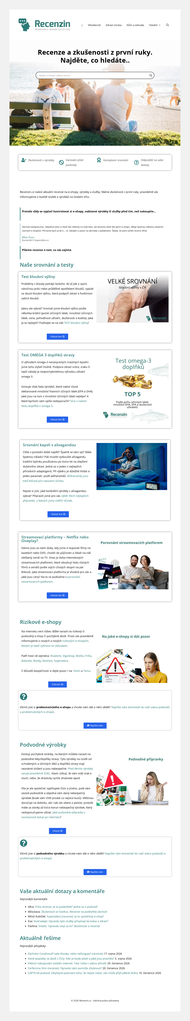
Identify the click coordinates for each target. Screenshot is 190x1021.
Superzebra (61, 660)
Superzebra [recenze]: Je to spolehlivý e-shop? (75, 916)
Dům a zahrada (135, 25)
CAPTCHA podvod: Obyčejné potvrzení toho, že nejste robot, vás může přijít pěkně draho (83, 973)
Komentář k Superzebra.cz (35, 240)
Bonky (37, 660)
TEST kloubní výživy (76, 323)
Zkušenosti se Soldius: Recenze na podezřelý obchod (74, 911)
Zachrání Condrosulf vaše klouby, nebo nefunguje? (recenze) (65, 953)
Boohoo (47, 660)
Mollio (80, 656)
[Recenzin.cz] (44, 24)
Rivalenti (55, 656)
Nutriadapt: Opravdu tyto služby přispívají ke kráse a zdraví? (71, 921)
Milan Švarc (28, 237)
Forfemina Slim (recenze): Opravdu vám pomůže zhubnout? (65, 968)
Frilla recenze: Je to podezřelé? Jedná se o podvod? (66, 907)
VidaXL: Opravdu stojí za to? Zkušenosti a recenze (69, 926)
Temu (86, 671)
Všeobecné (94, 25)
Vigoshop (68, 656)
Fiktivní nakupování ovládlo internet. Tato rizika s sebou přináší (67, 963)
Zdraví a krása (114, 25)
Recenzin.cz (85, 1000)
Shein (76, 671)
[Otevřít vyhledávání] (167, 25)
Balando (26, 660)
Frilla (88, 656)
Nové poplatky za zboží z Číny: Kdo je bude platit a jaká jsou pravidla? (71, 958)
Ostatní (153, 25)
